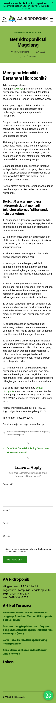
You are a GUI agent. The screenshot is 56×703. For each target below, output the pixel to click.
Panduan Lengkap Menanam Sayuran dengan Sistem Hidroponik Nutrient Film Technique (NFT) (28, 630)
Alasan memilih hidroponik (18, 431)
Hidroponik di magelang (40, 431)
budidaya (19, 88)
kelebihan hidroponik (15, 435)
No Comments (30, 56)
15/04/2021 (40, 52)
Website (6, 536)
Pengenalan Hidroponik (28, 32)
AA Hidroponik (23, 52)
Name (6, 510)
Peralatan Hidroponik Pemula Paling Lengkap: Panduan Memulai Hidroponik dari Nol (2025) (27, 616)
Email (6, 523)
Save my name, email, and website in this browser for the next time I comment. (28, 550)
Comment (8, 484)
